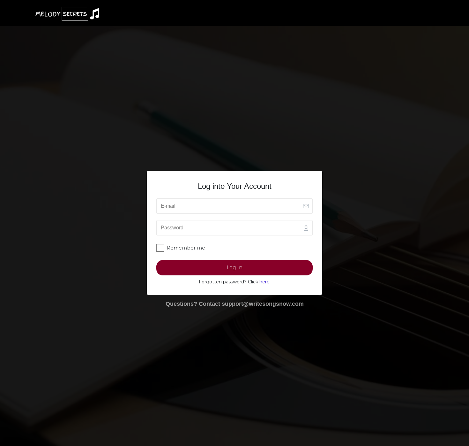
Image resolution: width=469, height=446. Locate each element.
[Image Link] (67, 13)
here (264, 282)
